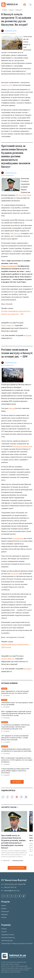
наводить (11, 408)
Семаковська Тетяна (10, 30)
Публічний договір (6, 940)
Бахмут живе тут (7, 659)
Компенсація (5, 911)
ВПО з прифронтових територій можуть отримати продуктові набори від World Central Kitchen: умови (16, 713)
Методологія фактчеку (8, 937)
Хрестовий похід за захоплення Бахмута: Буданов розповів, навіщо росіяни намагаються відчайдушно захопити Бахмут (13, 841)
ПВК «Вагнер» (15, 233)
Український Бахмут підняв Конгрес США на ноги (15, 645)
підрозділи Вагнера (9, 266)
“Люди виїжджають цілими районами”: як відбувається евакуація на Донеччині (16, 750)
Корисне (3, 908)
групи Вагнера (17, 538)
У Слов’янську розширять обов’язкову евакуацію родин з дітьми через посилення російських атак (15, 727)
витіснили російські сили (22, 446)
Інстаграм (27, 335)
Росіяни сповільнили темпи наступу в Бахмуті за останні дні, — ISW (15, 312)
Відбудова (4, 914)
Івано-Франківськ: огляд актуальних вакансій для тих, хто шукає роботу (15, 692)
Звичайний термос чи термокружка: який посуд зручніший (17, 703)
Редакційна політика (7, 934)
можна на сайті (7, 85)
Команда (4, 928)
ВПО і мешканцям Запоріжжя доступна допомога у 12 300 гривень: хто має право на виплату (16, 760)
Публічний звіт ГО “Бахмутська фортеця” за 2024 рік (17, 943)
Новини (3, 905)
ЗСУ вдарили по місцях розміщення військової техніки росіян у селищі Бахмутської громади (14, 738)
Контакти (4, 931)
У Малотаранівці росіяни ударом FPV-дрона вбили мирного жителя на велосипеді (15, 771)
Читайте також (9, 807)
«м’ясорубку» (14, 574)
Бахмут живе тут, (7, 325)
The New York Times (23, 195)
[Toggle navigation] (30, 4)
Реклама (3, 917)
